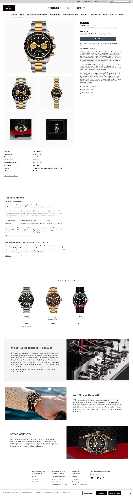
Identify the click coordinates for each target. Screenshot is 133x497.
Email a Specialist (88, 89)
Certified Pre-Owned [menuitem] (70, 15)
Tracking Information (58, 473)
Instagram (98, 478)
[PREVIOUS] (8, 47)
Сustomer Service (37, 473)
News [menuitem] (121, 15)
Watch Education (37, 482)
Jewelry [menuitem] (84, 15)
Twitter (103, 478)
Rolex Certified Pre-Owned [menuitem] (37, 15)
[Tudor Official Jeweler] (9, 11)
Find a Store (75, 479)
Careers (74, 476)
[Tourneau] (66, 7)
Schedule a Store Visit (90, 86)
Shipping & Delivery (57, 479)
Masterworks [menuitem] (95, 15)
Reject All (101, 493)
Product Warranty (57, 482)
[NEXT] (69, 47)
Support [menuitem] (113, 15)
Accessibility (75, 482)
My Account (96, 1)
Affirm (34, 476)
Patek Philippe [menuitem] (55, 15)
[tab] (35, 198)
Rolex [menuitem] (22, 15)
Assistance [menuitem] (86, 1)
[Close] (130, 493)
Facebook (95, 478)
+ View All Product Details (11, 176)
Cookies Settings (88, 493)
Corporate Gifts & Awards (79, 484)
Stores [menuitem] (79, 1)
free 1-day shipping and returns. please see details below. (100, 44)
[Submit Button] (115, 474)
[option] (21, 93)
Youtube (92, 478)
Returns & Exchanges (58, 476)
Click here (8, 235)
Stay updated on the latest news (100, 471)
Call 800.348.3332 (87, 93)
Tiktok (100, 478)
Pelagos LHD (26, 318)
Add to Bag (97, 39)
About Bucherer (76, 473)
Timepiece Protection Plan (59, 484)
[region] (66, 493)
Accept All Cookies (114, 493)
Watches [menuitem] (14, 15)
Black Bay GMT (79, 318)
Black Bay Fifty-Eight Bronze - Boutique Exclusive (53, 318)
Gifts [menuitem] (105, 15)
